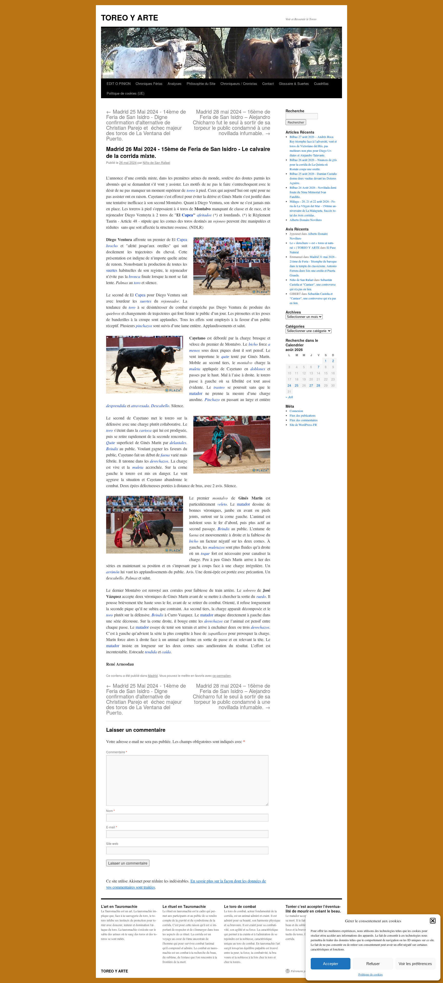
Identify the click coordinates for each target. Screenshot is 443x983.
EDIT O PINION (118, 83)
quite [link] (225, 356)
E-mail (111, 827)
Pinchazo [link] (212, 399)
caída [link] (166, 651)
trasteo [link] (219, 387)
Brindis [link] (112, 448)
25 (296, 385)
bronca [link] (134, 276)
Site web (112, 843)
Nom (110, 810)
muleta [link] (194, 368)
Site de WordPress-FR (303, 425)
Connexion (296, 411)
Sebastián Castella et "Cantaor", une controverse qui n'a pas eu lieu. (313, 284)
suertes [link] (111, 270)
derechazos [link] (159, 461)
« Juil (289, 397)
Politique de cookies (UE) (125, 93)
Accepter (330, 963)
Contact (268, 83)
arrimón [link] (112, 571)
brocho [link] (112, 245)
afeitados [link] (204, 214)
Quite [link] (110, 442)
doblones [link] (257, 368)
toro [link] (137, 282)
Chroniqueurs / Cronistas (238, 83)
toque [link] (205, 553)
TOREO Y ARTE (129, 17)
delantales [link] (178, 442)
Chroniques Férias (149, 83)
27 (311, 385)
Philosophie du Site (201, 83)
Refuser (373, 963)
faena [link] (165, 454)
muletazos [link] (216, 547)
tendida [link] (151, 651)
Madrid (153, 675)
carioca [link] (145, 430)
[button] (432, 920)
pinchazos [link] (144, 325)
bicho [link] (253, 344)
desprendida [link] (116, 405)
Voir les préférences (415, 963)
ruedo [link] (261, 596)
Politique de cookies (370, 974)
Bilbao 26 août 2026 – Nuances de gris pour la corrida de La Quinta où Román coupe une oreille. (313, 164)
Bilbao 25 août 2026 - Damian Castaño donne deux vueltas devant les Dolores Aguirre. (313, 178)
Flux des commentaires (304, 420)
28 (318, 385)
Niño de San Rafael (156, 162)
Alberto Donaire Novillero (306, 220)
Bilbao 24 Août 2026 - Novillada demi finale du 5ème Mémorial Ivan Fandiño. (313, 192)
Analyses (175, 83)
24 (289, 385)
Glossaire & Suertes (294, 83)
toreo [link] (191, 190)
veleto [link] (222, 504)
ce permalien (222, 675)
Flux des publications (303, 415)
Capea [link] (187, 215)
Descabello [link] (160, 405)
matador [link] (195, 393)
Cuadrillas (321, 83)
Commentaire (116, 752)
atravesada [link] (140, 405)
